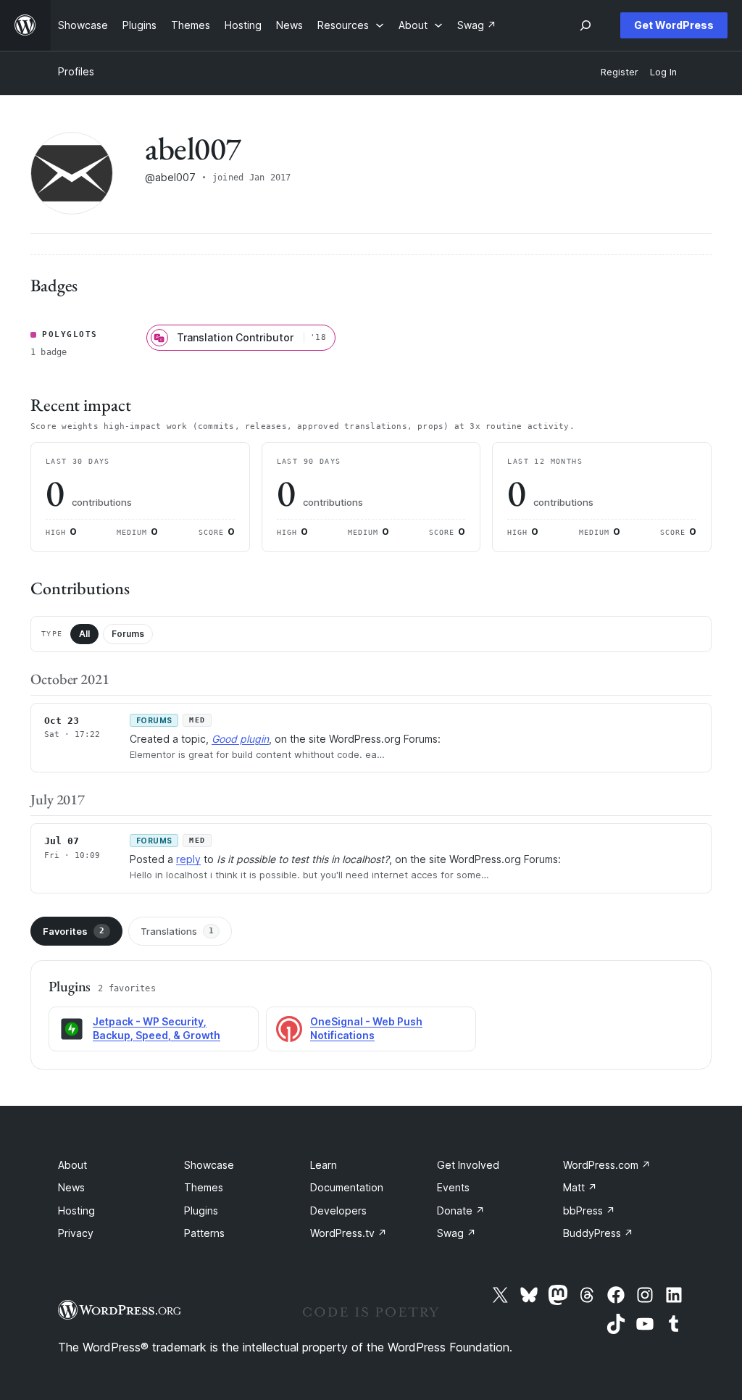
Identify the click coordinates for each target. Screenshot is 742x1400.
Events (453, 1187)
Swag (456, 1233)
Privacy (75, 1233)
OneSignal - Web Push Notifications (366, 1028)
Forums (128, 633)
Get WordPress (674, 25)
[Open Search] (585, 25)
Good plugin (240, 739)
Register (619, 72)
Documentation (346, 1187)
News (71, 1187)
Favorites (73, 931)
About (72, 1165)
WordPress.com (607, 1165)
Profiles (76, 71)
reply (188, 859)
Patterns (204, 1233)
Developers (338, 1210)
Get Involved (468, 1165)
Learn (323, 1165)
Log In (663, 72)
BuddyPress (598, 1233)
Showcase (209, 1165)
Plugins (201, 1210)
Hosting (76, 1210)
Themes (203, 1187)
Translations (177, 931)
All (84, 633)
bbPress (589, 1210)
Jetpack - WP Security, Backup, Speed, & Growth (156, 1028)
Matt (580, 1187)
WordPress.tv (348, 1233)
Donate (461, 1210)
